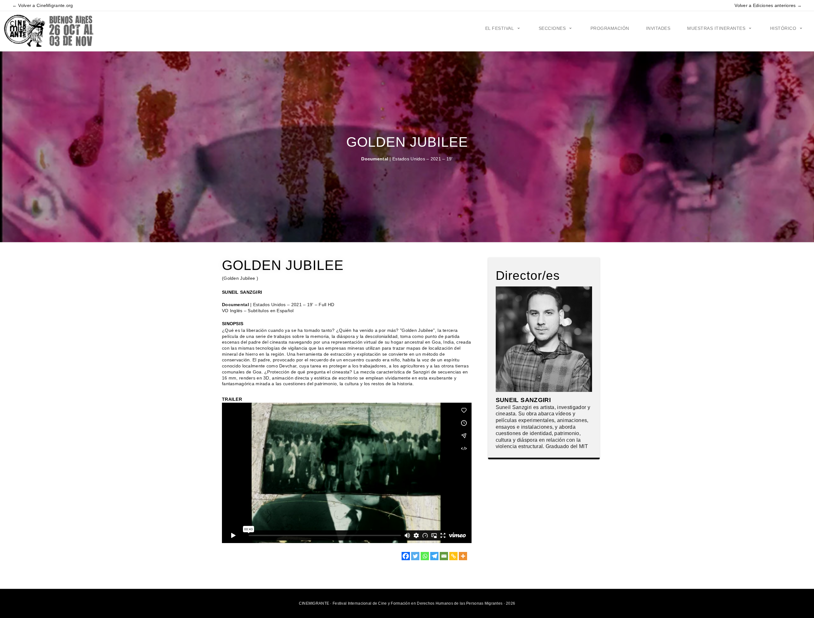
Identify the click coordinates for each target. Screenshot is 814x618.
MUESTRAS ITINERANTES (716, 28)
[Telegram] (434, 556)
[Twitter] (415, 556)
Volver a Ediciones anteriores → (768, 5)
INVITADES (658, 28)
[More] (463, 556)
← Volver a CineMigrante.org (42, 5)
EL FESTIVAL (499, 28)
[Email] (444, 556)
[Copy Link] (453, 556)
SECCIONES (552, 28)
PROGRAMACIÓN (609, 28)
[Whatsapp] (425, 556)
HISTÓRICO (783, 28)
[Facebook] (406, 556)
